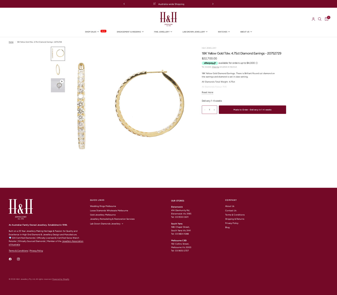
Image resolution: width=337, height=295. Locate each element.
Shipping (215, 67)
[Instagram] (21, 259)
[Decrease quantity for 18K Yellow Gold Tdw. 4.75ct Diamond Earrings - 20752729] (204, 110)
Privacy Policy (36, 250)
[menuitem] (96, 32)
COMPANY (231, 200)
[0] (325, 19)
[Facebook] (12, 259)
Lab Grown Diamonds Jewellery (105, 223)
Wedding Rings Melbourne (103, 206)
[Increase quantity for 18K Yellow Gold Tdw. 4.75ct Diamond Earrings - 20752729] (214, 110)
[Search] (319, 19)
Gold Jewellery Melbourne (103, 215)
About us (244, 32)
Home (11, 42)
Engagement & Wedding (129, 32)
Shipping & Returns (234, 219)
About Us (229, 206)
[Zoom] (184, 54)
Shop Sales (90, 32)
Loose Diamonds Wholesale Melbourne (109, 210)
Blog (227, 227)
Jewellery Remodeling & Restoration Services (112, 219)
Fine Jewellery (161, 32)
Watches (222, 32)
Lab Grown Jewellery (194, 32)
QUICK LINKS (97, 200)
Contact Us (230, 210)
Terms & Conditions (18, 250)
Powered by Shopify (60, 279)
